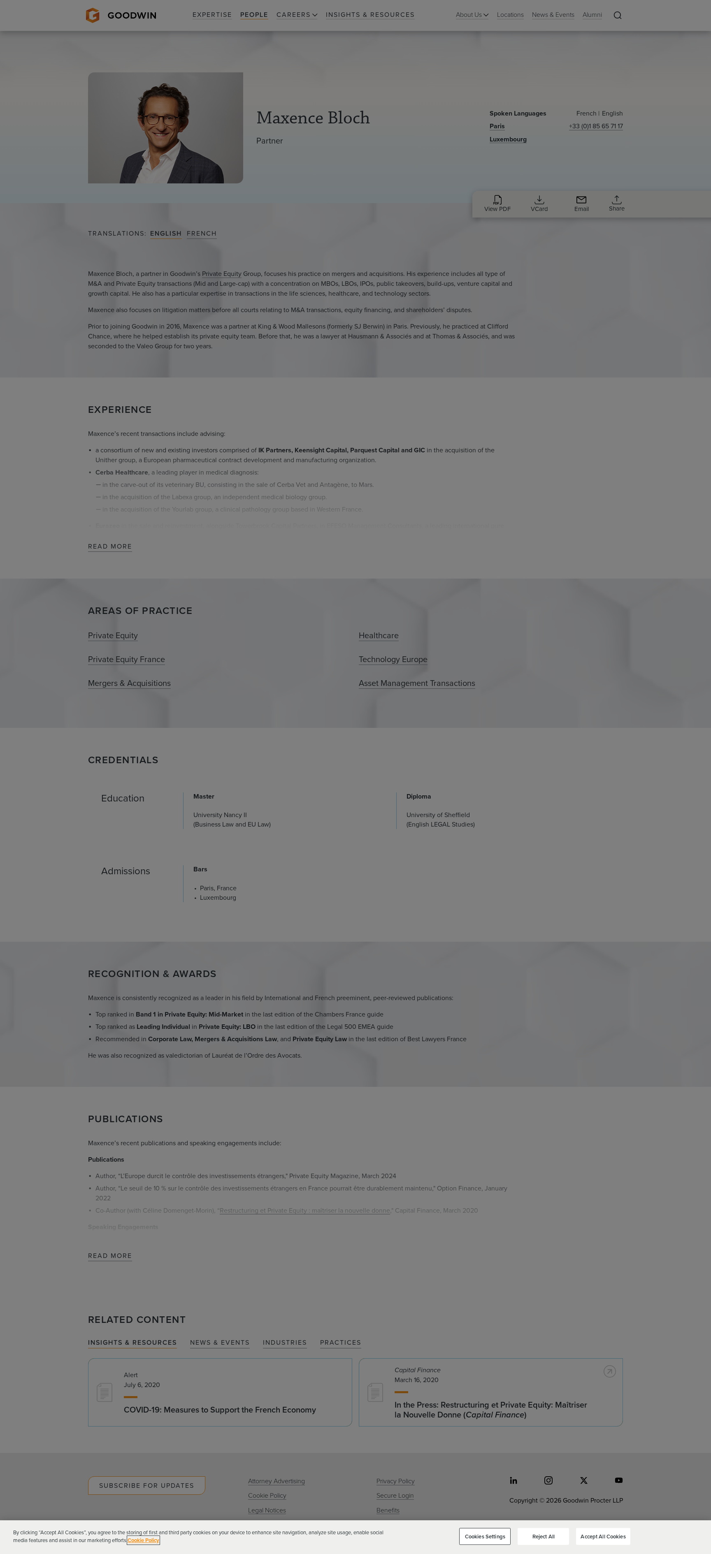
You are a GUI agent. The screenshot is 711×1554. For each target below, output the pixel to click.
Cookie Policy (143, 1540)
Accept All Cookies (603, 1536)
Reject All (543, 1536)
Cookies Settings (485, 1536)
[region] (355, 1537)
